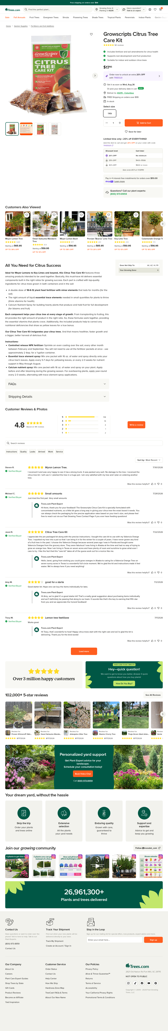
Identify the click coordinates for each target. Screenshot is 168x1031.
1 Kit (110, 113)
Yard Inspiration (12, 1002)
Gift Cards (9, 988)
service (59, 451)
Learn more (119, 181)
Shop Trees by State (14, 983)
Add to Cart (145, 123)
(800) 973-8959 (118, 193)
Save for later (135, 131)
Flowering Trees (80, 17)
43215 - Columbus (125, 93)
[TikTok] (135, 983)
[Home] (12, 9)
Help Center (51, 978)
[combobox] (149, 460)
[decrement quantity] (107, 122)
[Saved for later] (91, 34)
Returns (89, 978)
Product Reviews (13, 992)
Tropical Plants (114, 17)
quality (23, 451)
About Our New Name (55, 997)
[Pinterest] (155, 983)
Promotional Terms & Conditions (100, 997)
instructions (11, 451)
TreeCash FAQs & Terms (56, 992)
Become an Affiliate (14, 997)
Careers (8, 974)
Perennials (130, 17)
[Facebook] (142, 983)
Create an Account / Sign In (58, 946)
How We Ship (51, 983)
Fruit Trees (34, 17)
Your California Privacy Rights (99, 992)
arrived (41, 451)
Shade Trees (97, 17)
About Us (9, 969)
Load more (84, 651)
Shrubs (66, 17)
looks (32, 451)
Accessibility (91, 988)
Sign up (153, 940)
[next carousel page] (162, 224)
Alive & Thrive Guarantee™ (98, 974)
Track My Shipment (54, 941)
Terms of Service (93, 983)
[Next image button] (95, 75)
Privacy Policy (92, 969)
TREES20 (107, 145)
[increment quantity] (120, 122)
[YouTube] (148, 983)
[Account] (150, 9)
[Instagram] (128, 983)
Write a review (136, 425)
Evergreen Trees (50, 17)
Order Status (51, 969)
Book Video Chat (83, 774)
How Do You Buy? (124, 683)
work (50, 451)
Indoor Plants (145, 17)
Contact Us (10, 948)
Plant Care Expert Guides (16, 978)
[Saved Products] (155, 9)
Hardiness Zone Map (54, 988)
